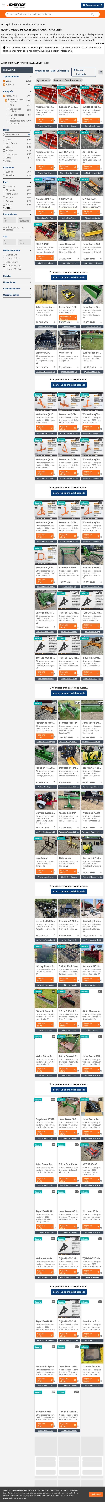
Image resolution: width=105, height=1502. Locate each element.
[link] (46, 94)
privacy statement (9, 1498)
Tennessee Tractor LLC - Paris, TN (71, 832)
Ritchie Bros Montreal (46, 1232)
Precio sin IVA (10, 214)
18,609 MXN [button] (88, 582)
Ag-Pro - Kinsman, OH (69, 263)
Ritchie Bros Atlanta (69, 218)
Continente (8, 167)
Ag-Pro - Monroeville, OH (92, 263)
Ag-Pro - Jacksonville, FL (92, 940)
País (5, 182)
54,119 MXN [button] (42, 367)
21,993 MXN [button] (65, 367)
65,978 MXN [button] (65, 782)
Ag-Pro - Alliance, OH (45, 326)
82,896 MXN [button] (65, 936)
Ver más (100, 43)
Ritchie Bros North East (69, 173)
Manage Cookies (59, 1495)
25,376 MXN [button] (65, 322)
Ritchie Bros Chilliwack (69, 1477)
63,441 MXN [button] (88, 782)
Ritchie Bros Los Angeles (92, 679)
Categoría (8, 91)
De (4, 240)
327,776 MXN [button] (89, 936)
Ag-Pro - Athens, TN (69, 586)
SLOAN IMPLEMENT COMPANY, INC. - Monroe (53, 632)
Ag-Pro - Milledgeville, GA (45, 372)
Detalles (7, 276)
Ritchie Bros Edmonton (45, 985)
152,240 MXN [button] (42, 827)
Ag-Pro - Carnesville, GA (92, 326)
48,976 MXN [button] (88, 737)
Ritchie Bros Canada (69, 985)
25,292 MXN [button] (65, 259)
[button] (17, 70)
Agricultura (11, 24)
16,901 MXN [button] (42, 322)
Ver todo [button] (7, 161)
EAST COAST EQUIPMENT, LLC (93, 742)
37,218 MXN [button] (65, 827)
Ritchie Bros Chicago (45, 126)
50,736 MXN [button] (42, 936)
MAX (20, 218)
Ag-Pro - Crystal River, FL (92, 586)
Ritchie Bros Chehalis (46, 679)
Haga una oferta (41, 120)
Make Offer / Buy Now (65, 317)
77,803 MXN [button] (42, 782)
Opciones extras (11, 295)
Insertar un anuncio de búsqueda (69, 277)
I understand (96, 1494)
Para (20, 240)
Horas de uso (9, 282)
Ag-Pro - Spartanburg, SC (45, 832)
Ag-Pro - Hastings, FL (46, 787)
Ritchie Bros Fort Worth (46, 218)
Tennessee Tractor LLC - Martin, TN (72, 787)
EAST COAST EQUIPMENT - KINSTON (72, 742)
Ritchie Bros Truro (45, 1030)
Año (5, 237)
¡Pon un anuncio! (94, 5)
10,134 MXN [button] (88, 259)
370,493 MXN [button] (42, 627)
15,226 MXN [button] (65, 582)
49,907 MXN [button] (88, 827)
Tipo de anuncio (11, 76)
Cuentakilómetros (11, 289)
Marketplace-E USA (69, 326)
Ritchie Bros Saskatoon (92, 1477)
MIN (5, 218)
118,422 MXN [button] (89, 367)
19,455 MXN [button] (88, 322)
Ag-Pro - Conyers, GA (69, 940)
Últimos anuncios (11, 250)
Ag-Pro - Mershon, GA (69, 372)
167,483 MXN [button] (66, 737)
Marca (6, 130)
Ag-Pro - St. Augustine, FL (45, 940)
